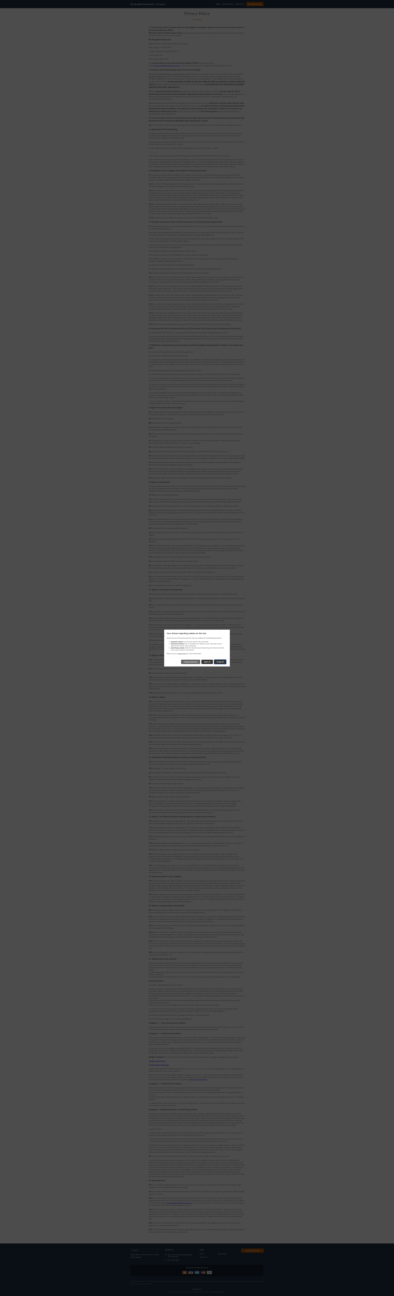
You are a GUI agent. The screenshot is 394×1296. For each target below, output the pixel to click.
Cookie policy (181, 654)
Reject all (207, 662)
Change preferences (191, 662)
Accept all (220, 662)
